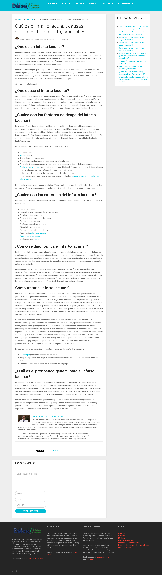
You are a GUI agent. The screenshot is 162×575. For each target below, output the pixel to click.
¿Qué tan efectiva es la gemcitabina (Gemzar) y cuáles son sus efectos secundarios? (132, 55)
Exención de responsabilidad (129, 543)
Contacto (121, 536)
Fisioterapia (25, 355)
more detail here (103, 557)
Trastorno (106, 4)
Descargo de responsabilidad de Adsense (133, 545)
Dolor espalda (125, 4)
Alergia (65, 4)
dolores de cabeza (38, 233)
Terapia (78, 4)
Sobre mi (121, 533)
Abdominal (50, 4)
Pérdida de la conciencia (30, 236)
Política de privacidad (126, 540)
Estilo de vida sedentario (30, 167)
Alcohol (23, 155)
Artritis (92, 4)
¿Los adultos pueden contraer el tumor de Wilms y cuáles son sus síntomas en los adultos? (133, 79)
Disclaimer (90, 559)
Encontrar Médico (125, 547)
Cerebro (65, 39)
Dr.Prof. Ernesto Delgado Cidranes (33, 39)
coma (37, 239)
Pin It (55, 451)
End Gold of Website (35, 558)
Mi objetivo (122, 538)
